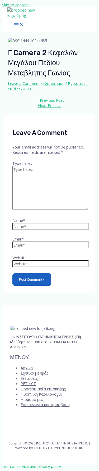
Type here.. (22, 163)
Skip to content (15, 4)
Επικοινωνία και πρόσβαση (45, 404)
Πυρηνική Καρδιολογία (41, 394)
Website (19, 257)
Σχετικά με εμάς (35, 373)
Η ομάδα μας (32, 399)
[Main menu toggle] (19, 25)
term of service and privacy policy (31, 466)
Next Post (49, 105)
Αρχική (27, 367)
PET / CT (28, 383)
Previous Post (49, 100)
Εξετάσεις (29, 378)
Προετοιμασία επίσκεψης (43, 388)
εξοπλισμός (53, 83)
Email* (18, 239)
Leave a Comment (24, 83)
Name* (18, 220)
